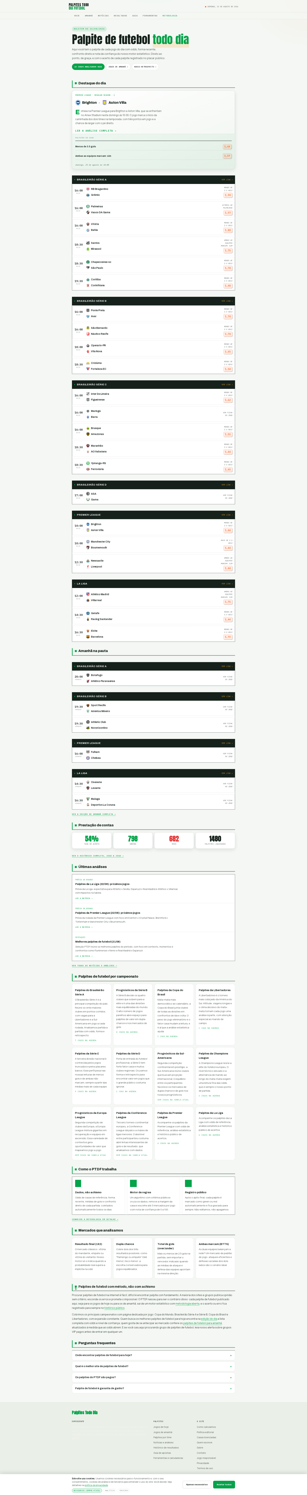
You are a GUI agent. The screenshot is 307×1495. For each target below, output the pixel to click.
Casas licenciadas (206, 1437)
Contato (201, 1452)
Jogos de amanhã (163, 1432)
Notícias (103, 15)
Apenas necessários (197, 1484)
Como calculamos (206, 1426)
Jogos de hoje (161, 1426)
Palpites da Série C (87, 1053)
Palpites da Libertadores (215, 990)
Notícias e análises (163, 1442)
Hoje (77, 15)
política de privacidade (96, 1485)
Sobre (200, 1447)
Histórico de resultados (166, 1447)
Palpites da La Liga (211, 1113)
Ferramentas (150, 15)
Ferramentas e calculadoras (168, 1457)
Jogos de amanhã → (118, 66)
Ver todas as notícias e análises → (94, 965)
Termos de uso (205, 1468)
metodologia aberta (187, 1303)
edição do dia (209, 1319)
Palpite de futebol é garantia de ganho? (99, 1388)
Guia (135, 15)
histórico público (114, 1308)
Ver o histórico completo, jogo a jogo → (98, 856)
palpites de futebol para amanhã (202, 1323)
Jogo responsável (206, 1457)
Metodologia (170, 15)
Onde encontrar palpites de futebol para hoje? (103, 1355)
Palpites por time (163, 1437)
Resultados (120, 15)
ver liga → (227, 179)
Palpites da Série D (128, 1053)
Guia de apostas (162, 1452)
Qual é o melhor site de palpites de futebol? (101, 1366)
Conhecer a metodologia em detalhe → (95, 1219)
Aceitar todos (224, 1484)
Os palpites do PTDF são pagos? (95, 1377)
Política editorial (205, 1432)
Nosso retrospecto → (145, 66)
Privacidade (203, 1463)
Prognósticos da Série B (131, 990)
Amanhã (89, 15)
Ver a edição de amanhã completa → (94, 814)
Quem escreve (204, 1442)
